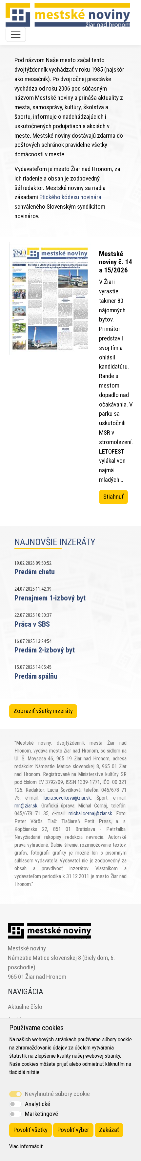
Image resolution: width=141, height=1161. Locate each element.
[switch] (15, 1104)
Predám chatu (34, 571)
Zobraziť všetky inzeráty (43, 711)
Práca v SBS (32, 624)
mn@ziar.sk (25, 806)
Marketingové (41, 1114)
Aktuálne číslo (25, 1007)
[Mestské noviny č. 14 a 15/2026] (50, 377)
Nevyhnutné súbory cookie (57, 1094)
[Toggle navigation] (16, 34)
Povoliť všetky (30, 1130)
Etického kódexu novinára (70, 197)
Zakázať (109, 1130)
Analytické (37, 1104)
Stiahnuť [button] (113, 496)
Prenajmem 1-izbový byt (50, 598)
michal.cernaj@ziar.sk (90, 813)
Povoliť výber (73, 1130)
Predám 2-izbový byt (44, 650)
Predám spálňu (35, 676)
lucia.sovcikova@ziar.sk (67, 798)
